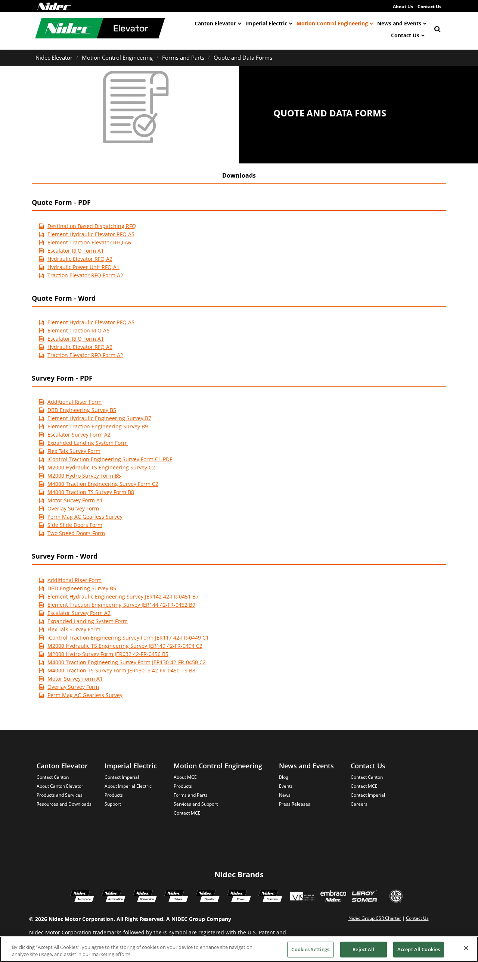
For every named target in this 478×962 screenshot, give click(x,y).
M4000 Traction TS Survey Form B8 (90, 492)
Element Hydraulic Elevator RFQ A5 (90, 234)
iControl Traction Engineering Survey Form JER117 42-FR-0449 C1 (128, 637)
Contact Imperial (122, 777)
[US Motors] (396, 897)
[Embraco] (333, 897)
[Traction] (270, 897)
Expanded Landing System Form (87, 442)
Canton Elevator (215, 23)
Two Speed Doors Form (76, 533)
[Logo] (54, 6)
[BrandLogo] (100, 29)
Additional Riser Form (74, 401)
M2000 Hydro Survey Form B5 (84, 475)
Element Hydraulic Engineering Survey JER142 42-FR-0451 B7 (123, 596)
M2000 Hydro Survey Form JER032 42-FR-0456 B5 (107, 654)
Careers (359, 804)
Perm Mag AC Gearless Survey (84, 516)
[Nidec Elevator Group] (207, 897)
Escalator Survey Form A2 (79, 434)
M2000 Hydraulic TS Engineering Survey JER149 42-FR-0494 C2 (124, 645)
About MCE (185, 777)
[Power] (239, 897)
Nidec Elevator (53, 57)
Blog (283, 777)
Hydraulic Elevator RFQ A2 (79, 258)
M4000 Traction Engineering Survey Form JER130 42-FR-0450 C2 (126, 662)
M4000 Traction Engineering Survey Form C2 (102, 483)
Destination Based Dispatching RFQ (91, 225)
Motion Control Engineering (332, 23)
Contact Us (429, 6)
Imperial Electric (266, 23)
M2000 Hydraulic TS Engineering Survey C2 (101, 467)
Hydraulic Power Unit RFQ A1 (83, 267)
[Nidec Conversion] (145, 897)
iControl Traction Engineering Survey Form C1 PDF (109, 459)
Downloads (239, 175)
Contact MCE (187, 813)
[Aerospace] (82, 897)
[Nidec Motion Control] (113, 897)
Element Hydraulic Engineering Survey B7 (99, 418)
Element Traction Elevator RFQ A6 (89, 242)
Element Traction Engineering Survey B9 (97, 426)
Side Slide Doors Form (74, 524)
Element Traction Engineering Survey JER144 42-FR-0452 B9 (121, 604)
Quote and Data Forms (243, 57)
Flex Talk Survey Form (73, 451)
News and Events (399, 23)
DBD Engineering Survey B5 (81, 409)
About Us (403, 6)
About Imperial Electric (128, 786)
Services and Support (196, 804)
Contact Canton (53, 777)
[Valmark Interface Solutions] (302, 897)
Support (113, 804)
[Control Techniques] (176, 897)
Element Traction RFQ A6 (78, 330)
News (285, 795)
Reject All (363, 949)
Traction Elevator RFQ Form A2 (85, 275)
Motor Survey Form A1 (75, 500)
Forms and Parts (183, 57)
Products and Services (60, 795)
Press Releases (294, 804)
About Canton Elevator (60, 786)
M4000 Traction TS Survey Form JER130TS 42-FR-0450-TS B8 (121, 670)
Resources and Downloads (64, 804)
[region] (239, 949)
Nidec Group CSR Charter (374, 918)
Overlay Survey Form (73, 508)
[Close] (466, 948)
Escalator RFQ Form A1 (75, 250)
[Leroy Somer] (364, 897)
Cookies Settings (310, 949)
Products (114, 795)
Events (286, 786)
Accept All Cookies (418, 949)
